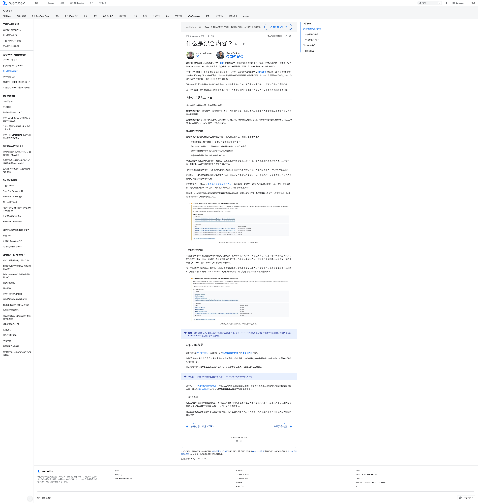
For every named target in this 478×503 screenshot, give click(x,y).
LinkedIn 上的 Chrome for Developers (371, 482)
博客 (91, 3)
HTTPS (222, 63)
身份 (57, 16)
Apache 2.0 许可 (258, 451)
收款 (86, 16)
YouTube (359, 478)
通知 (95, 16)
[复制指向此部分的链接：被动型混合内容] (205, 131)
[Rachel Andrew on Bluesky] (238, 57)
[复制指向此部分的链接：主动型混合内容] (205, 250)
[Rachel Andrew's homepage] (241, 57)
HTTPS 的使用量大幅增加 (205, 386)
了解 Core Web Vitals (40, 16)
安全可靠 (178, 16)
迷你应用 (156, 16)
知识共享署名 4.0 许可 (219, 451)
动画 (145, 16)
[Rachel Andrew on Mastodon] (234, 57)
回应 (135, 16)
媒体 (167, 16)
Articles (7, 10)
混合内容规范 (202, 353)
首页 (187, 36)
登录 (473, 3)
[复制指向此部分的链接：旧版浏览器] (200, 397)
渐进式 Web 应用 (71, 16)
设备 (208, 16)
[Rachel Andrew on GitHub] (227, 57)
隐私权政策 (46, 498)
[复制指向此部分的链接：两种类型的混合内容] (214, 97)
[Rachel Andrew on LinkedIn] (231, 57)
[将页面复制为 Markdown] (244, 44)
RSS (357, 486)
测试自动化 (233, 16)
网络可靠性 (123, 16)
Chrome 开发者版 (243, 474)
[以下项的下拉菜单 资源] (41, 2)
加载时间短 (21, 16)
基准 (62, 3)
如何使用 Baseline (77, 3)
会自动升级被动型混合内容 (220, 184)
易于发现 (219, 16)
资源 (36, 3)
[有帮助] (286, 36)
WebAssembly (194, 16)
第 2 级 (212, 377)
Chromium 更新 (242, 478)
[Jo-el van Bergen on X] (197, 57)
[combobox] (429, 3)
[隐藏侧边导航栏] (30, 498)
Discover (51, 3)
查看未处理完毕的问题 (124, 478)
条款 (38, 498)
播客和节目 (240, 486)
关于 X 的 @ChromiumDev (366, 474)
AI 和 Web (7, 16)
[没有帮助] (290, 36)
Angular (246, 16)
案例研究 (102, 3)
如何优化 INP (108, 16)
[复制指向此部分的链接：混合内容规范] (206, 345)
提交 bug (118, 474)
